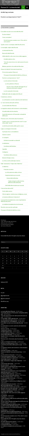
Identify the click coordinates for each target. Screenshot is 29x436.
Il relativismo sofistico (6, 97)
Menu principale (27, 7)
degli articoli (5, 295)
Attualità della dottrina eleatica (10, 111)
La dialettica (5, 166)
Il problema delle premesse (10, 155)
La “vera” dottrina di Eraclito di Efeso (10, 102)
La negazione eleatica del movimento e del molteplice (14, 108)
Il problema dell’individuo (10, 146)
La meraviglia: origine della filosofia (9, 47)
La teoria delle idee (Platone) (9, 105)
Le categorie (5, 137)
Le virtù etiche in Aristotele (10, 81)
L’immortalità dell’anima (12, 178)
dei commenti (5, 298)
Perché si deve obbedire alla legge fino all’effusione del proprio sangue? (17, 87)
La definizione (5, 143)
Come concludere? (7, 37)
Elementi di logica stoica (8, 157)
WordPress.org (4, 301)
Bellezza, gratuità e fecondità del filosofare (13, 66)
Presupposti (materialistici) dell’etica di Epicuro (15, 75)
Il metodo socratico (8, 169)
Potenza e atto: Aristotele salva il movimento (12, 118)
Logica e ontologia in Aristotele (8, 128)
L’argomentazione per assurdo (12, 175)
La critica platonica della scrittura (13, 172)
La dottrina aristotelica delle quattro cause (13, 126)
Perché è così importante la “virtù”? (11, 17)
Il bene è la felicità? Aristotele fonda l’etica (11, 69)
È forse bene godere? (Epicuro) (10, 72)
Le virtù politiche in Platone (12, 83)
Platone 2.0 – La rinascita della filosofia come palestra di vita (11, 7)
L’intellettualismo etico (9, 59)
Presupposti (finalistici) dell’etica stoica (10, 210)
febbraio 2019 (4, 282)
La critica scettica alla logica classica (11, 160)
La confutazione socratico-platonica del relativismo (15, 99)
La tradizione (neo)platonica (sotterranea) (12, 204)
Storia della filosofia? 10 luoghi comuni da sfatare (13, 235)
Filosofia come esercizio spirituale (9, 207)
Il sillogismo (5, 152)
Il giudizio (4, 149)
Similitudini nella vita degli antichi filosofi (12, 94)
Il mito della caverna (7, 191)
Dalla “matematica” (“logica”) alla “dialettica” (11, 163)
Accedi (2, 292)
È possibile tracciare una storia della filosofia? (12, 31)
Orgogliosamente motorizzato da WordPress (10, 434)
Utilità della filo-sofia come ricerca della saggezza (14, 56)
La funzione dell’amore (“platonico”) (11, 197)
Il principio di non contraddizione (10, 131)
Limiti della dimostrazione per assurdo (14, 185)
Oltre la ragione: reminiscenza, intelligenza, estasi (14, 194)
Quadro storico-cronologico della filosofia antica (13, 44)
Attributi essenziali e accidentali (12, 140)
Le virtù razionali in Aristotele (11, 91)
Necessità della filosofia (8, 53)
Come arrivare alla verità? (7, 188)
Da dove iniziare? (6, 34)
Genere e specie (6, 134)
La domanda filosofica (7, 50)
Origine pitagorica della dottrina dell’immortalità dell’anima (16, 181)
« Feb (2, 267)
